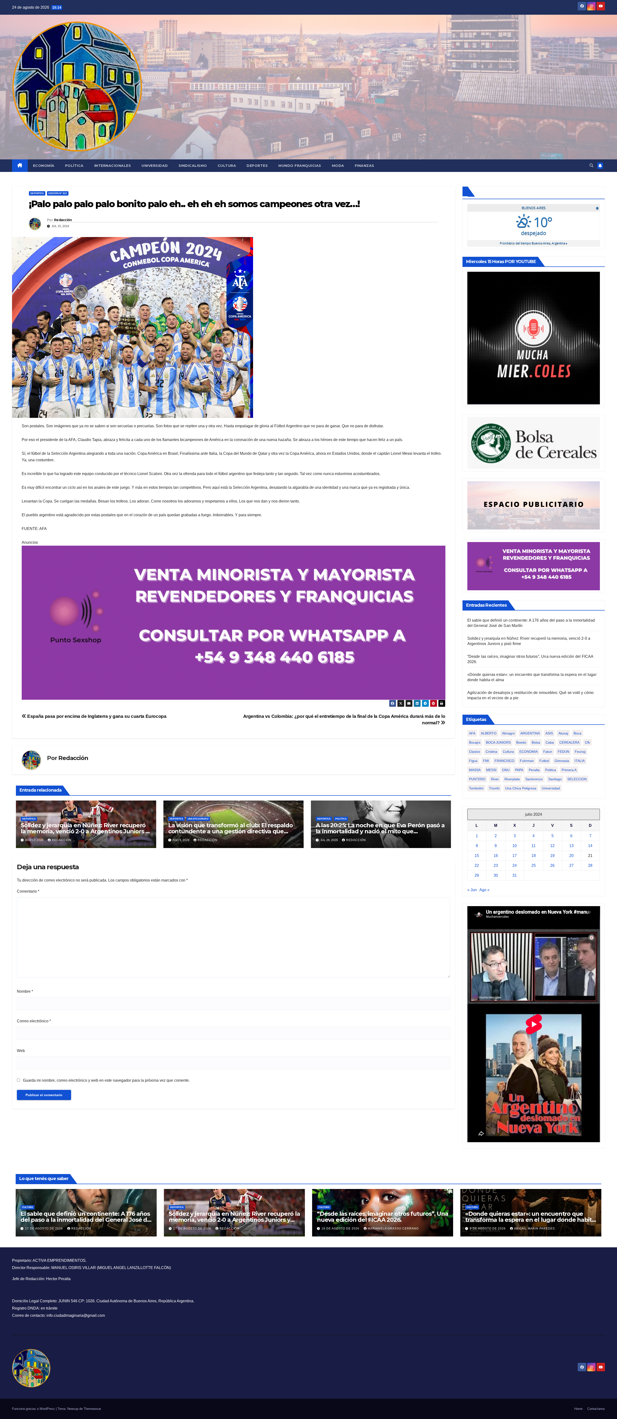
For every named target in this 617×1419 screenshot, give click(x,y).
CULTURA (27, 1207)
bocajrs (474, 742)
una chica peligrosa (520, 788)
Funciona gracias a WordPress (34, 1409)
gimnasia (562, 761)
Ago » (484, 890)
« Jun (472, 890)
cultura (508, 752)
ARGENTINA (530, 733)
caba (550, 742)
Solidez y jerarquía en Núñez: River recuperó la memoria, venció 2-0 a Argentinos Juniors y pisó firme (84, 831)
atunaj (563, 733)
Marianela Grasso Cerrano (393, 1228)
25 (533, 865)
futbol (544, 761)
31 (514, 875)
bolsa (536, 742)
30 (496, 875)
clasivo (474, 752)
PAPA (519, 770)
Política (74, 165)
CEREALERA (569, 742)
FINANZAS (364, 165)
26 (552, 865)
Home (578, 1409)
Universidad (154, 165)
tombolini (476, 788)
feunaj (580, 752)
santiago (555, 779)
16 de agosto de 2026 (341, 1228)
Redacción (63, 220)
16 (496, 856)
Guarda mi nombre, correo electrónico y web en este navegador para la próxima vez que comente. (106, 1080)
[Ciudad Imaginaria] (233, 622)
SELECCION (577, 779)
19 (552, 856)
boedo (521, 742)
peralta (534, 770)
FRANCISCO (504, 761)
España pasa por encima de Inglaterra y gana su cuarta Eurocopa (96, 716)
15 (477, 856)
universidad (551, 788)
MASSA (475, 770)
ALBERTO (488, 733)
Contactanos (596, 1409)
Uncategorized (198, 818)
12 (552, 846)
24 (514, 865)
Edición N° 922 (57, 193)
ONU (506, 770)
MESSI (491, 770)
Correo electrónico (34, 1021)
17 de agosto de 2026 (44, 1228)
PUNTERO (477, 779)
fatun (547, 752)
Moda (338, 165)
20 (571, 856)
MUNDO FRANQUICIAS (299, 165)
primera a (569, 770)
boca (577, 733)
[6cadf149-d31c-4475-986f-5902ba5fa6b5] (533, 443)
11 (533, 846)
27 (571, 865)
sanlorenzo (534, 779)
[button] (591, 165)
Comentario (28, 891)
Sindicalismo (193, 165)
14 (590, 846)
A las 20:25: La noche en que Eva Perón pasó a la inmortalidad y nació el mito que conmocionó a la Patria (380, 831)
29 (477, 875)
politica (550, 770)
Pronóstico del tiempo (533, 243)
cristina (491, 752)
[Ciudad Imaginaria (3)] (533, 505)
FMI (486, 761)
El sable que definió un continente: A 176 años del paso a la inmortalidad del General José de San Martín (85, 1219)
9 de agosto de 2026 (488, 1228)
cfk (587, 742)
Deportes (257, 165)
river (495, 779)
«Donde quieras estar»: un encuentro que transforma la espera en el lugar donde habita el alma (530, 1219)
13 (571, 846)
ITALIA (580, 761)
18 (533, 856)
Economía (43, 165)
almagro (508, 733)
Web (21, 1051)
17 (514, 856)
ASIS (549, 733)
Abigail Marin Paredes (534, 1228)
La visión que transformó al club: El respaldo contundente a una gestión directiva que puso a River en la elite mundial (230, 831)
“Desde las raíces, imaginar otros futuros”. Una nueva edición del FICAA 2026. (382, 1216)
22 (477, 865)
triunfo (494, 788)
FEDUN (563, 752)
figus (473, 761)
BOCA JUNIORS (498, 742)
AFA (472, 733)
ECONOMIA (528, 752)
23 (496, 865)
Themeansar (92, 1409)
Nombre (25, 991)
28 (590, 865)
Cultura (227, 165)
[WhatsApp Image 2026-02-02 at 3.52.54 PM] (533, 338)
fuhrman (527, 761)
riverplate (512, 779)
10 (514, 846)
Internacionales (112, 165)
